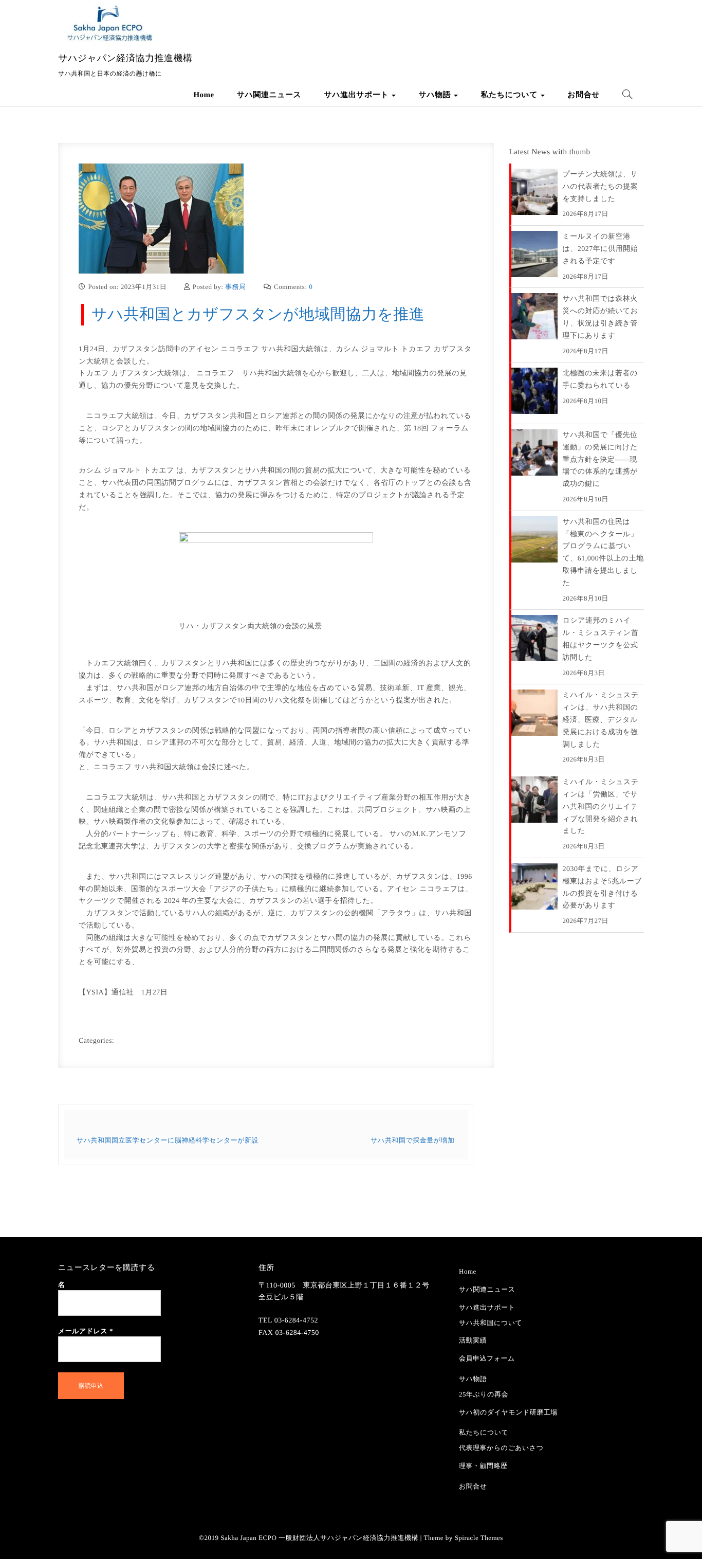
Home (203, 95)
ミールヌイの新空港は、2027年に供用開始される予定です (600, 249)
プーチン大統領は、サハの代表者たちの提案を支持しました (600, 187)
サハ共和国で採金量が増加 (412, 1140)
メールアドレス (85, 1331)
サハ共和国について (490, 1323)
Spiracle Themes (479, 1538)
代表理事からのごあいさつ (501, 1448)
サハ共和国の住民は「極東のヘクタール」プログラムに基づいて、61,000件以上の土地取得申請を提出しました (603, 552)
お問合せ (583, 95)
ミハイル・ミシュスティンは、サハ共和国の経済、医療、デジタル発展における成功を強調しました (601, 720)
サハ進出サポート (357, 95)
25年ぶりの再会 (483, 1394)
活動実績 (473, 1340)
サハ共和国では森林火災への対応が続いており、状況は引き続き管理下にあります (600, 317)
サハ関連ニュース (269, 95)
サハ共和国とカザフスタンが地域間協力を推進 (257, 314)
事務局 (235, 287)
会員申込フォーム (487, 1358)
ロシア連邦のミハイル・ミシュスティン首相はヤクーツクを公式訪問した (601, 639)
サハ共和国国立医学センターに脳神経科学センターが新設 (167, 1140)
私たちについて (510, 95)
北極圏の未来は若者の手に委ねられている (600, 380)
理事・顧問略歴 (483, 1466)
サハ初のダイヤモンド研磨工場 (508, 1412)
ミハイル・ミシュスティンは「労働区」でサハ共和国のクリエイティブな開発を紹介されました (601, 806)
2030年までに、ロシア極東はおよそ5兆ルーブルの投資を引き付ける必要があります (602, 887)
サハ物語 (435, 95)
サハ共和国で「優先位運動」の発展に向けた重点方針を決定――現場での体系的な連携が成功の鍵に (600, 459)
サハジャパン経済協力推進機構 (125, 58)
